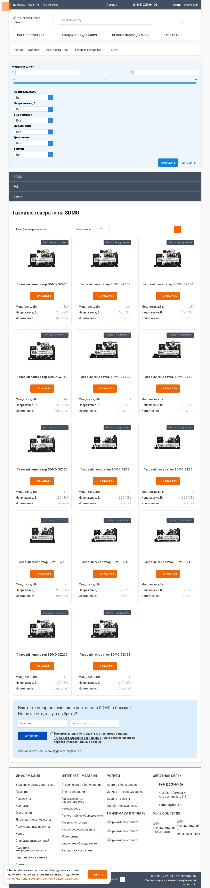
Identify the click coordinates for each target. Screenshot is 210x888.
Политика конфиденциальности (31, 849)
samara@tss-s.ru (170, 805)
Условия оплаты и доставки (35, 784)
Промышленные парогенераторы (73, 800)
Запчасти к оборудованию (125, 791)
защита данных (66, 878)
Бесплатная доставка (54, 242)
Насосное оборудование (78, 829)
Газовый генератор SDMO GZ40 (168, 562)
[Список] (185, 229)
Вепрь (18, 196)
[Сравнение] (193, 20)
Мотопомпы (70, 836)
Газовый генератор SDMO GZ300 (105, 284)
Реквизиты (23, 798)
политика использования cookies (30, 878)
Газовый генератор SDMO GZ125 (105, 654)
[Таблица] (193, 229)
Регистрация (190, 4)
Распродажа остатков (77, 850)
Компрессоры (71, 808)
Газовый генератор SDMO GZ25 (105, 469)
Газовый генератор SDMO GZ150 (42, 469)
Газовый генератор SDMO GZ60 (42, 562)
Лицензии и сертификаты (33, 819)
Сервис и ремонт (118, 798)
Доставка (19, 4)
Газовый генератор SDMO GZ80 (168, 377)
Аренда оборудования (122, 784)
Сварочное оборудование (79, 843)
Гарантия (34, 4)
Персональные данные (31, 857)
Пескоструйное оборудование (82, 815)
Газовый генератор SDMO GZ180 (42, 377)
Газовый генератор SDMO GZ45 (105, 562)
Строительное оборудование (82, 784)
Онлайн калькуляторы (122, 805)
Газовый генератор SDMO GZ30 (168, 469)
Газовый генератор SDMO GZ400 (42, 284)
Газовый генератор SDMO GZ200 (42, 654)
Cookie (20, 864)
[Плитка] (177, 229)
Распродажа (50, 4)
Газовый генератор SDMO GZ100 (105, 377)
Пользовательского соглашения (77, 737)
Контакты (22, 805)
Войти (177, 4)
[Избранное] (183, 20)
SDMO (18, 176)
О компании (24, 812)
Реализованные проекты (33, 826)
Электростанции (73, 791)
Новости (21, 833)
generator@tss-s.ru (69, 751)
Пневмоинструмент (75, 822)
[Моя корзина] (173, 20)
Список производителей (32, 840)
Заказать (44, 295)
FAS (16, 186)
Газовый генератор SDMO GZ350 (168, 284)
